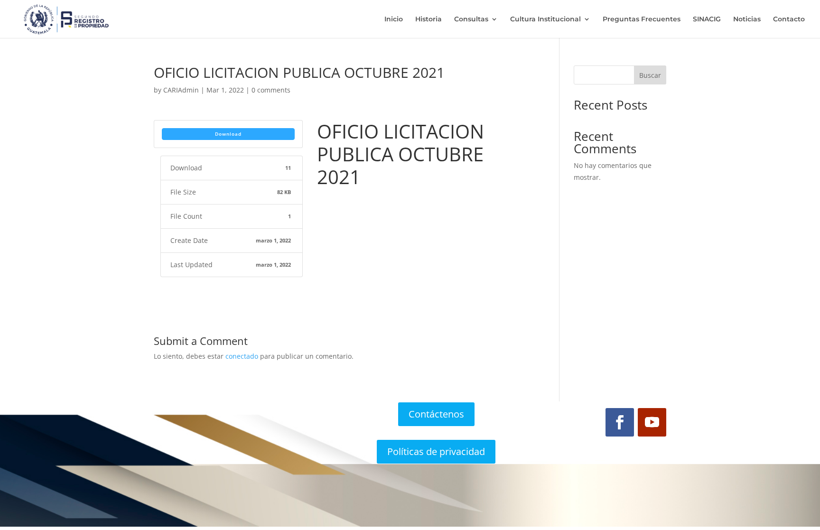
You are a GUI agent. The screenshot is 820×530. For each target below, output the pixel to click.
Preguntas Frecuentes (641, 19)
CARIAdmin (181, 89)
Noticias (747, 19)
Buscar (650, 75)
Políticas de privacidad (436, 451)
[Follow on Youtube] (652, 422)
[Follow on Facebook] (620, 422)
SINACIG (707, 19)
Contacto (789, 19)
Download (228, 133)
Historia (428, 19)
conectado (241, 356)
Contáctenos (436, 414)
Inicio (393, 19)
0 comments (271, 89)
